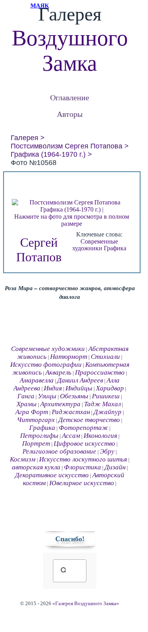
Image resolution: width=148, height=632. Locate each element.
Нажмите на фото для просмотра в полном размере (71, 220)
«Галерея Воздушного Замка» (85, 603)
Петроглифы (39, 435)
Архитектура (60, 404)
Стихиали (105, 356)
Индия (53, 388)
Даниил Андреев (80, 380)
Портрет (36, 443)
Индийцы (79, 388)
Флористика (82, 467)
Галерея (24, 138)
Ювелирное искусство (81, 483)
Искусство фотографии (46, 364)
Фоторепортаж (83, 427)
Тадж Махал (102, 404)
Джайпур (108, 412)
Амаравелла (37, 380)
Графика (115, 248)
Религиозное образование (59, 451)
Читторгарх (36, 420)
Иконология (100, 435)
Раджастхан (71, 412)
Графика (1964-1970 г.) (48, 154)
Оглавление (69, 97)
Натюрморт (68, 356)
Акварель (58, 372)
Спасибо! (69, 539)
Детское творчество (89, 420)
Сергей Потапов (39, 249)
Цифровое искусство (84, 443)
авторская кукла (36, 467)
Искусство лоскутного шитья (83, 459)
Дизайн (115, 467)
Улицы (47, 396)
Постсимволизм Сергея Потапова (66, 146)
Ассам (71, 435)
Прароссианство (100, 372)
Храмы (27, 404)
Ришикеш (106, 396)
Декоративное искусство (52, 475)
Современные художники (95, 245)
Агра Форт (31, 412)
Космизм (23, 459)
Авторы (69, 114)
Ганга (25, 396)
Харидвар (110, 388)
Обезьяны (74, 396)
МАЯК (39, 5)
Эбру (107, 451)
